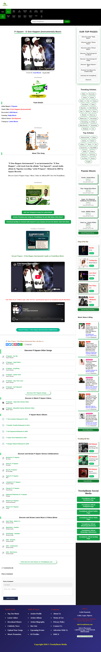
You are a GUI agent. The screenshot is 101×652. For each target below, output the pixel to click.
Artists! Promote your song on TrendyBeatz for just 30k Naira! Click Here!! (38, 217)
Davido (92, 97)
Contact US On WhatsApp (85, 636)
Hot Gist (33, 626)
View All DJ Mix (88, 481)
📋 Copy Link (28, 344)
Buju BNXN (93, 147)
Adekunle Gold (85, 137)
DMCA (56, 634)
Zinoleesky (94, 125)
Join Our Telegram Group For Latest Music (38, 212)
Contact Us (57, 626)
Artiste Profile (36, 614)
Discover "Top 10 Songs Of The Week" (88, 54)
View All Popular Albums (88, 233)
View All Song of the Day (88, 309)
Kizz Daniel (85, 104)
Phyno (95, 111)
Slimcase (84, 154)
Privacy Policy (59, 622)
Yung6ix (88, 161)
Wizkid (88, 111)
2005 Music (13, 112)
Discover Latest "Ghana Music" (88, 43)
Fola (93, 128)
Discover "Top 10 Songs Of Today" (88, 59)
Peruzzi (93, 158)
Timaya (92, 151)
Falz (88, 101)
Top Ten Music (13, 614)
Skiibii (84, 151)
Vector (89, 144)
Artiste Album (36, 618)
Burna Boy (92, 94)
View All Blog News (88, 430)
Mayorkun (83, 108)
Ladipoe (82, 144)
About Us (88, 79)
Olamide (84, 115)
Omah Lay (92, 115)
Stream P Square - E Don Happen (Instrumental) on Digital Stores (38, 329)
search (67, 21)
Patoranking (84, 121)
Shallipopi (85, 128)
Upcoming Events (37, 630)
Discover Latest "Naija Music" (88, 37)
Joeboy (85, 97)
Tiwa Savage (93, 118)
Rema (93, 104)
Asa (96, 144)
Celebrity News (13, 626)
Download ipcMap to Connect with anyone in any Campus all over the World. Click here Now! (38, 222)
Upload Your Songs (15, 630)
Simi (81, 111)
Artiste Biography (37, 622)
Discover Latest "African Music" (88, 48)
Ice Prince (84, 158)
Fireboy (95, 101)
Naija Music (12, 115)
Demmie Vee (83, 147)
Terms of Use (58, 618)
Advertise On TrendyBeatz (88, 75)
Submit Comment (11, 598)
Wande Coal (83, 118)
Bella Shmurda (84, 125)
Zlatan (81, 101)
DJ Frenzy (92, 154)
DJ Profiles (34, 634)
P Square (14, 106)
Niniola (84, 140)
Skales (94, 137)
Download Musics (15, 622)
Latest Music (13, 121)
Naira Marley (92, 108)
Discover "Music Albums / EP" (88, 65)
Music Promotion (14, 634)
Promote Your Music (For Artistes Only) (88, 70)
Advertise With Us (60, 630)
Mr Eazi (93, 121)
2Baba (84, 94)
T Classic (92, 140)
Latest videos (13, 618)
